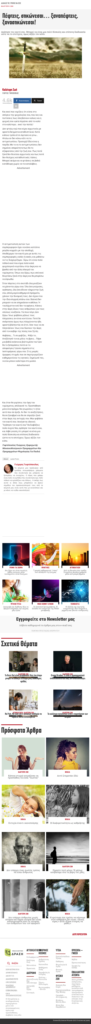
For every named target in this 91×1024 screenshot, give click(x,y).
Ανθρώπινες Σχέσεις (44, 960)
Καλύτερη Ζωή (7, 6)
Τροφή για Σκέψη (76, 967)
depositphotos (12, 969)
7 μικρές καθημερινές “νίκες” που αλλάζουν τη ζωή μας (45, 571)
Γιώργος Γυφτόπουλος (10, 93)
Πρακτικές (31, 968)
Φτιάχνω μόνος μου (61, 1001)
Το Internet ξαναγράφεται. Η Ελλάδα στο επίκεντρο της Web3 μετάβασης (45, 608)
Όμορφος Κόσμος (43, 952)
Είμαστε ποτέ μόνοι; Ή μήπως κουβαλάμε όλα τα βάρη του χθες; (67, 871)
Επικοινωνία (11, 990)
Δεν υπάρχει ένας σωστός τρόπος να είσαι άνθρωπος (23, 871)
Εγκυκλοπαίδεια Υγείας (62, 957)
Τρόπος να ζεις (15, 3)
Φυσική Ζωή (59, 978)
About (6, 459)
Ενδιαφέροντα (33, 957)
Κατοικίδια (43, 964)
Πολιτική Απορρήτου (10, 986)
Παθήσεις (60, 961)
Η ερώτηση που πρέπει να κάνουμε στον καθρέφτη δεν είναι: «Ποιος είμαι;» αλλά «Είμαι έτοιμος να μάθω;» (67, 920)
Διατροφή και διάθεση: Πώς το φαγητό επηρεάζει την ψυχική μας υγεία (16, 608)
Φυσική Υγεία (59, 970)
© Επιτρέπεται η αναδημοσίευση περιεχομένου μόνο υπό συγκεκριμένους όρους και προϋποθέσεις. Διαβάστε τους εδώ (13, 1007)
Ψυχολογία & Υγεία (61, 965)
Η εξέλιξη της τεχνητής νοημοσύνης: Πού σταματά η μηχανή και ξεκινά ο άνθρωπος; (75, 608)
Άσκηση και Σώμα (61, 986)
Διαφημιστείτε (12, 979)
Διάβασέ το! (5, 3)
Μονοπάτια (31, 965)
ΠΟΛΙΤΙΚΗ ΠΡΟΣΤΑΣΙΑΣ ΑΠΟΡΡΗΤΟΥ (45, 631)
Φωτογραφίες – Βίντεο (44, 988)
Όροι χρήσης (11, 982)
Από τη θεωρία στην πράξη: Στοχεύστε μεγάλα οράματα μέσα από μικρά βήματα (75, 572)
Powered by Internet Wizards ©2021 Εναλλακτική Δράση (71, 1020)
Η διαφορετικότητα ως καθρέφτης (67, 823)
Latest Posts (14, 459)
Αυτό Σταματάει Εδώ (67, 775)
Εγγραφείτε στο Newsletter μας (45, 619)
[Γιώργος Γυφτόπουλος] (8, 473)
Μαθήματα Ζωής (43, 968)
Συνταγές (30, 992)
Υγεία (58, 950)
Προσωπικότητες (79, 962)
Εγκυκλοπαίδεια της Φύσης (63, 991)
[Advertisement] (23, 206)
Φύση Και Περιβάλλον (61, 1006)
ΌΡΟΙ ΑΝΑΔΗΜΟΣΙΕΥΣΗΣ (13, 994)
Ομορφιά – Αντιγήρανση (61, 996)
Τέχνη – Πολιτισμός (43, 983)
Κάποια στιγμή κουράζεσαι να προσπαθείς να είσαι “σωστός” (23, 776)
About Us (10, 976)
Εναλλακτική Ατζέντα (78, 974)
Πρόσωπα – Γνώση (77, 952)
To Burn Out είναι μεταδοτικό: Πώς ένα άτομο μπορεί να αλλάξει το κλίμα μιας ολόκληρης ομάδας (23, 678)
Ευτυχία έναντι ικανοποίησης (23, 823)
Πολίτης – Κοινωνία (43, 978)
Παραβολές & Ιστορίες (44, 973)
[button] (80, 934)
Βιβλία (67, 772)
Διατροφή (31, 973)
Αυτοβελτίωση (34, 950)
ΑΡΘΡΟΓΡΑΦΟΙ (11, 972)
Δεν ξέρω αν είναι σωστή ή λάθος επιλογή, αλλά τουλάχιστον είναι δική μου (15, 572)
